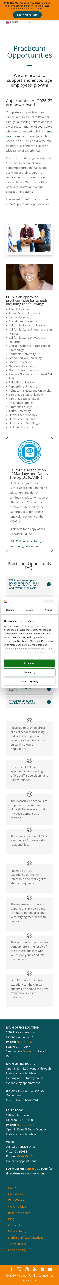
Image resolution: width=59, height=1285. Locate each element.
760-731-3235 (25, 1125)
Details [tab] (29, 610)
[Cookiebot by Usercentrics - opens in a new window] (42, 601)
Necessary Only (29, 681)
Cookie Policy (17, 1250)
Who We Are (16, 1200)
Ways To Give (17, 1206)
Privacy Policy (17, 1231)
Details (27, 672)
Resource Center (19, 1213)
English (14, 22)
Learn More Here (27, 14)
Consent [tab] (10, 610)
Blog (11, 1219)
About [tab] (48, 610)
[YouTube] (50, 1269)
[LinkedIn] (42, 1269)
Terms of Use (17, 1244)
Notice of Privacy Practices (25, 1237)
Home (12, 1188)
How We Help (17, 1194)
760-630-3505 (25, 1156)
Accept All (29, 663)
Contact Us (29, 1051)
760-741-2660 (25, 1042)
